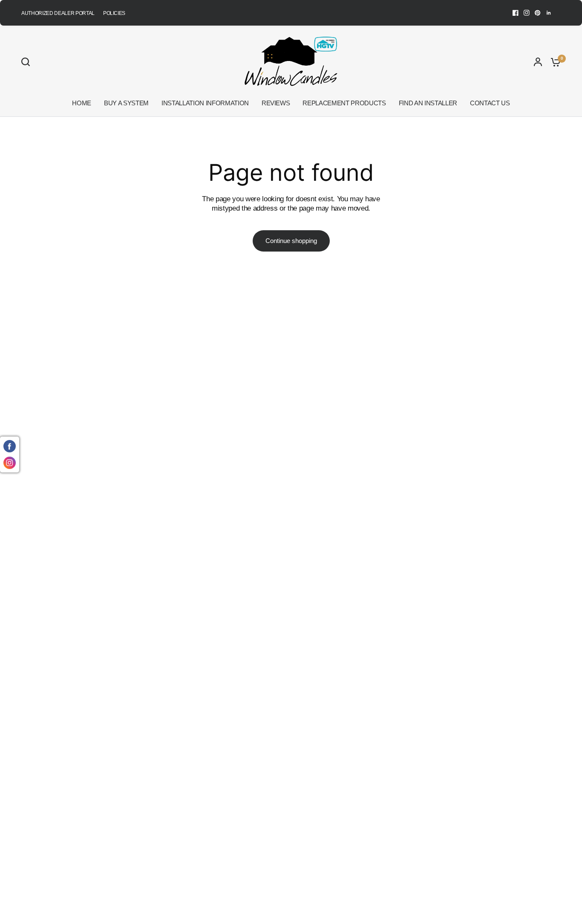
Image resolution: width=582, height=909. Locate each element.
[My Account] (538, 62)
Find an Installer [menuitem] (428, 103)
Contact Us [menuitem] (490, 103)
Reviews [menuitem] (276, 103)
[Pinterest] (537, 12)
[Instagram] (526, 12)
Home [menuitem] (81, 103)
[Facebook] (515, 12)
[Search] (27, 62)
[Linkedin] (548, 12)
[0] (553, 62)
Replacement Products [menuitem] (344, 103)
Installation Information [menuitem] (205, 103)
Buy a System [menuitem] (126, 103)
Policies (114, 13)
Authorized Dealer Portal (58, 13)
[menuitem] (60, 13)
